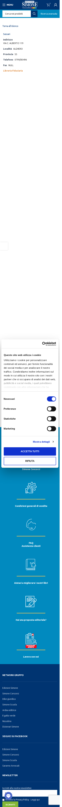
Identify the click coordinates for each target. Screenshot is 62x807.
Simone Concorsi (31, 469)
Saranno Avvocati (10, 765)
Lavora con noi (31, 656)
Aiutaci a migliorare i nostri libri (31, 583)
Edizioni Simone (10, 688)
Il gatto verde (8, 715)
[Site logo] (30, 4)
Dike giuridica (9, 699)
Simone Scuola (9, 704)
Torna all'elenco (10, 26)
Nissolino (6, 721)
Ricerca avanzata (49, 13)
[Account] (55, 5)
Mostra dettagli (41, 441)
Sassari (6, 34)
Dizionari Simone (10, 726)
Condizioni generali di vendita (31, 506)
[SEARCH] (34, 13)
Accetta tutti (30, 451)
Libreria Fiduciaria (13, 70)
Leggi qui (35, 799)
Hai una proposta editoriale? (31, 620)
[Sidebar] (4, 246)
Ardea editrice (9, 710)
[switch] (51, 408)
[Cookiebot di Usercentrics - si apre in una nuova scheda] (42, 344)
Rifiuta (29, 461)
